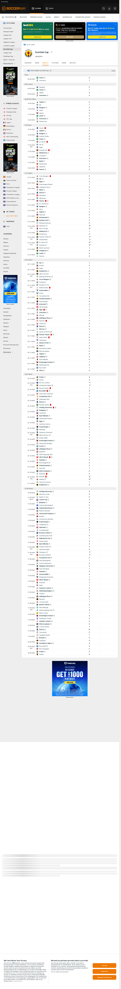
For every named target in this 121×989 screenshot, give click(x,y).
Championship (8, 32)
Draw (64, 63)
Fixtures (55, 63)
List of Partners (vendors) (59, 972)
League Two (7, 39)
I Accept (104, 965)
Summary (28, 63)
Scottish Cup (8, 49)
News (37, 63)
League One (7, 35)
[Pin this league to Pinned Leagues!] (51, 52)
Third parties (17, 981)
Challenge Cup (8, 56)
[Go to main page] (15, 8)
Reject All (104, 971)
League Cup (7, 53)
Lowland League (9, 46)
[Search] (103, 8)
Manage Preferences (104, 977)
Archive (72, 63)
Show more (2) (8, 63)
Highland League (9, 42)
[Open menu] (115, 8)
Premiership (7, 28)
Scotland (31, 44)
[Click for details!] (69, 79)
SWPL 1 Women (9, 60)
